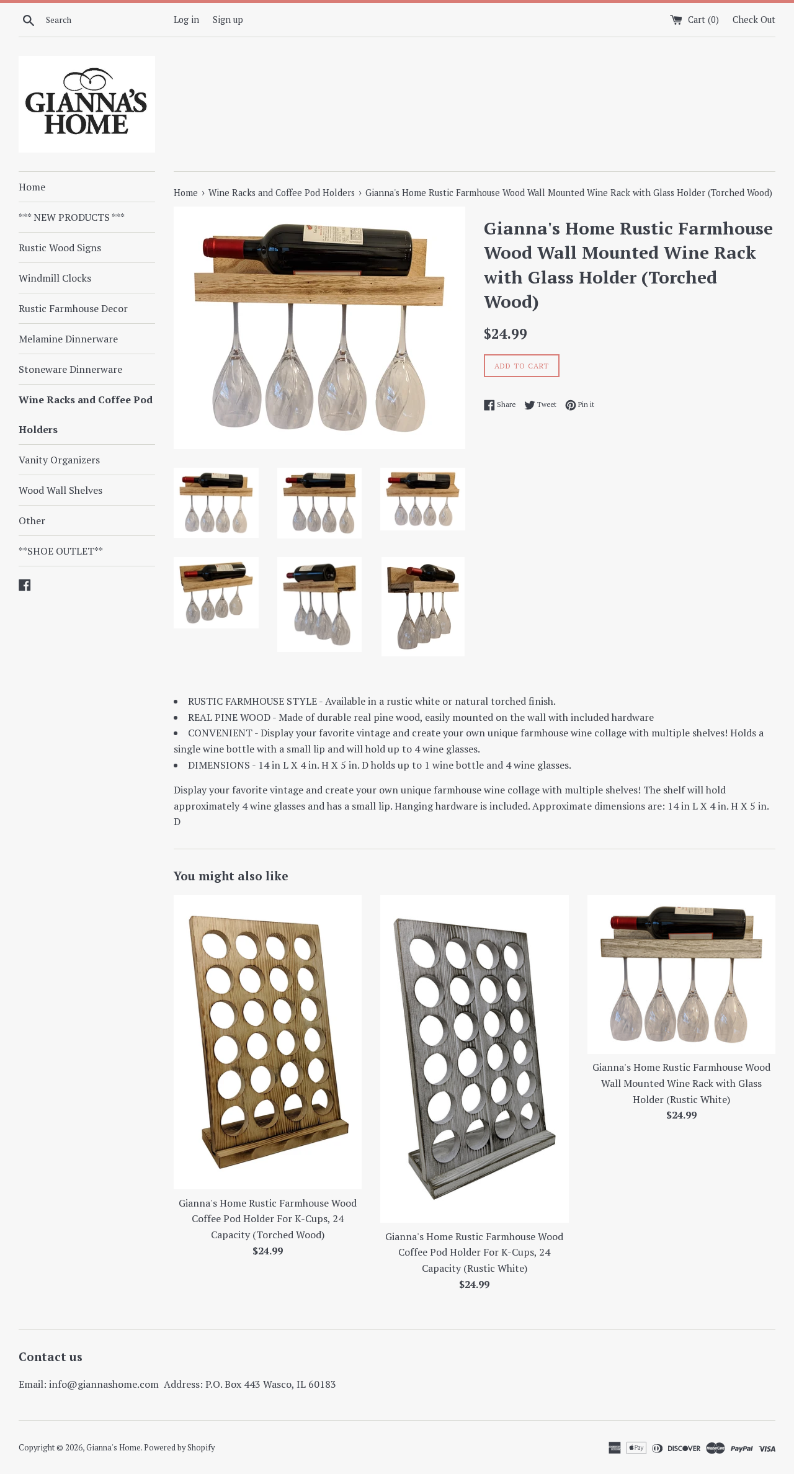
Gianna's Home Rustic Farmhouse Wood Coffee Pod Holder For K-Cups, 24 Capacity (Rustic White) (474, 1252)
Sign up (228, 19)
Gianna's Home (113, 1447)
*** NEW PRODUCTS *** (72, 217)
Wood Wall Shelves (60, 490)
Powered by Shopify (179, 1447)
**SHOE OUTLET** (61, 551)
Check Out (754, 19)
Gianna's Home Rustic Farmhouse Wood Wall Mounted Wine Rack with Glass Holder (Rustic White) (681, 1083)
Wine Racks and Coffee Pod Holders (86, 414)
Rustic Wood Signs (60, 247)
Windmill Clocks (55, 278)
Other (32, 520)
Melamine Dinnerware (68, 339)
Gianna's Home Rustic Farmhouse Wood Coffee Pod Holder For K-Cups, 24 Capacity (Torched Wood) (268, 1218)
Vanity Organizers (59, 460)
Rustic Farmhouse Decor (73, 308)
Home (32, 187)
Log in (186, 19)
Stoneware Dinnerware (70, 369)
